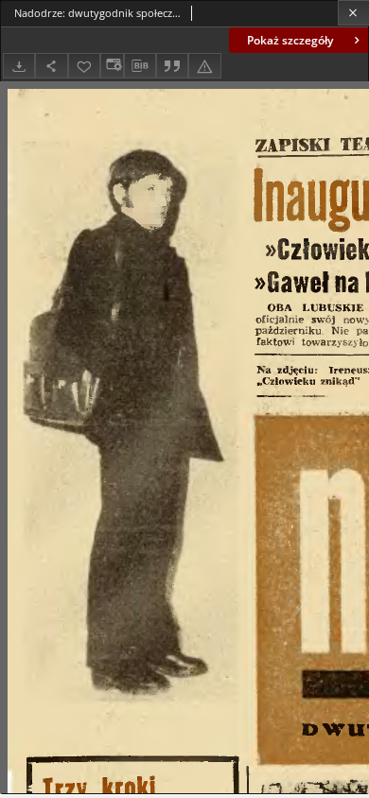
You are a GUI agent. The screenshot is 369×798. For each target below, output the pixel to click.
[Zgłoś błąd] (204, 65)
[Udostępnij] (51, 65)
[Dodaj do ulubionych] (84, 65)
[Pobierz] (19, 65)
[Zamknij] (353, 13)
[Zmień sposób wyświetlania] (111, 65)
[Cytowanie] (172, 65)
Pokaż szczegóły (290, 40)
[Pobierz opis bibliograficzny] (140, 66)
